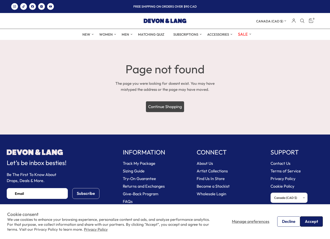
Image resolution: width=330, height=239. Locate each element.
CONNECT (212, 152)
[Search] (302, 20)
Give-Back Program (140, 193)
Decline (288, 221)
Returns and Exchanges (144, 186)
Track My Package (139, 163)
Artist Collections (212, 171)
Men (125, 34)
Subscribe (86, 193)
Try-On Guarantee (139, 178)
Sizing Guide (134, 171)
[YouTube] (50, 6)
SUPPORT (285, 152)
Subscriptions (185, 34)
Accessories (218, 34)
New (86, 34)
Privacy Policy (96, 229)
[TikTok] (23, 6)
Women (106, 34)
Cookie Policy (282, 186)
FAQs (128, 201)
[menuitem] (86, 34)
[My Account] (294, 20)
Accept (311, 221)
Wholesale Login (211, 193)
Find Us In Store (211, 178)
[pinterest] (41, 6)
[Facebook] (32, 6)
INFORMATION (144, 152)
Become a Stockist (213, 186)
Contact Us (280, 163)
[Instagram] (14, 6)
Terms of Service (286, 171)
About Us (205, 163)
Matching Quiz (151, 34)
